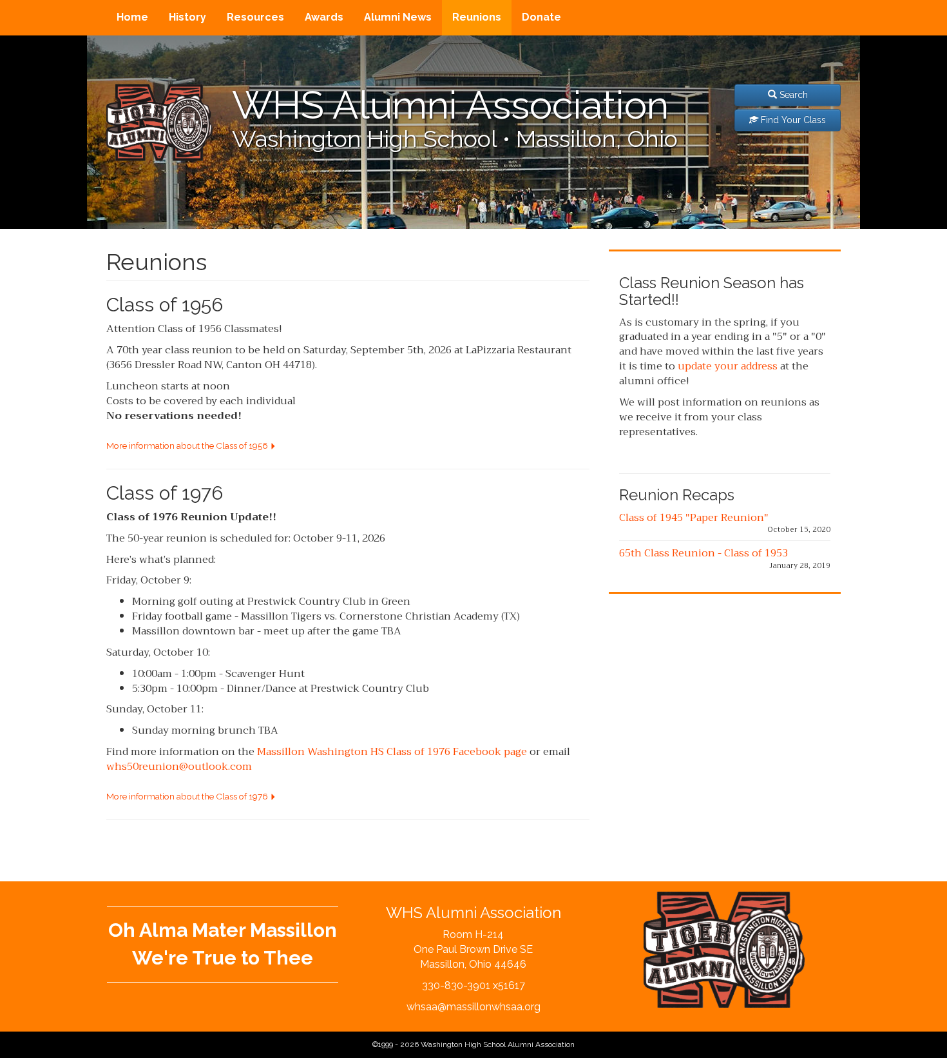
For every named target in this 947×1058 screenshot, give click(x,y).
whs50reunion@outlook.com (179, 767)
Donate (541, 17)
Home (132, 17)
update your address (728, 366)
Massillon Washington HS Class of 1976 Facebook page (392, 752)
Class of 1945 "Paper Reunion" (694, 518)
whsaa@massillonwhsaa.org (473, 1007)
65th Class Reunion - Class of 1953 (703, 553)
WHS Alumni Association (450, 105)
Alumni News (398, 17)
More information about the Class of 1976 (188, 796)
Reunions (476, 17)
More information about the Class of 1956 (188, 445)
